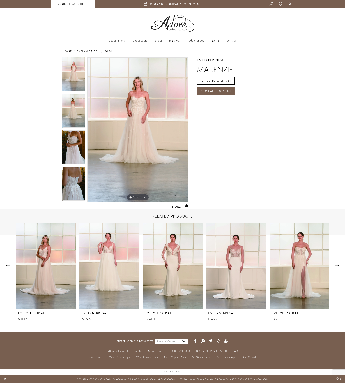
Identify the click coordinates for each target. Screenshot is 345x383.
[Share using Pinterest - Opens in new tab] (186, 206)
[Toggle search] (271, 3)
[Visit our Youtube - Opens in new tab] (226, 341)
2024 (108, 51)
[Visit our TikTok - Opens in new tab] (218, 341)
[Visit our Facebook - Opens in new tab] (195, 341)
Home (67, 51)
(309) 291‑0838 (181, 351)
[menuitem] (271, 3)
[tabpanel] (73, 75)
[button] (289, 3)
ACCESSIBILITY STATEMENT (211, 351)
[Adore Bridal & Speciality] (173, 23)
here (265, 378)
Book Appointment (216, 91)
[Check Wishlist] (280, 3)
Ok (338, 379)
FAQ (235, 351)
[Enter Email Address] (184, 341)
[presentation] (46, 266)
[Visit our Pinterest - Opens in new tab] (210, 341)
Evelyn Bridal (88, 51)
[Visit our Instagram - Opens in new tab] (203, 341)
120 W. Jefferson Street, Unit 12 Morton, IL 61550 (136, 351)
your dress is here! (73, 4)
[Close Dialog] (5, 379)
